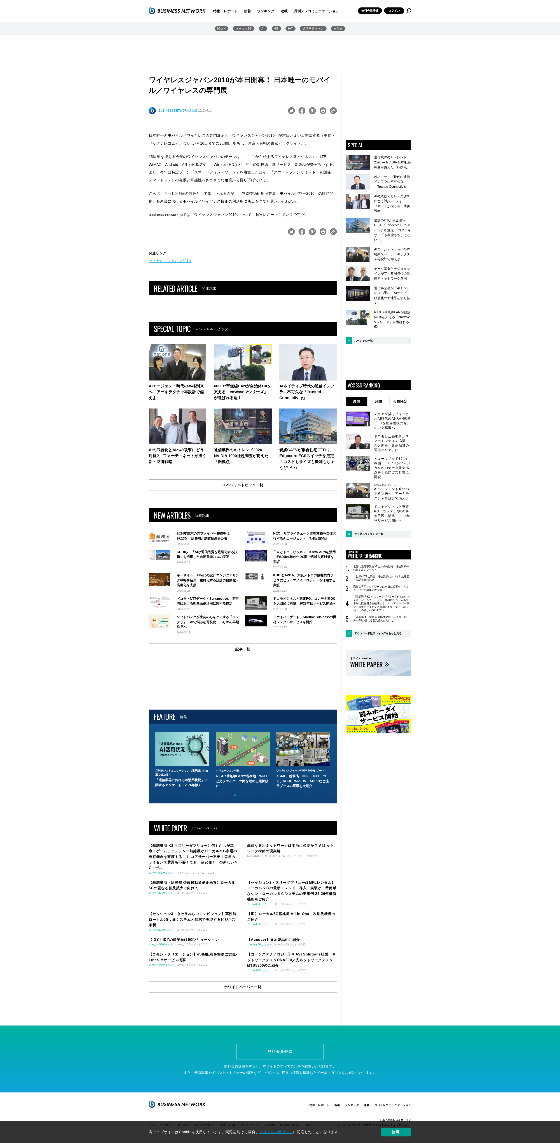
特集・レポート (225, 11)
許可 (396, 1132)
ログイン (394, 10)
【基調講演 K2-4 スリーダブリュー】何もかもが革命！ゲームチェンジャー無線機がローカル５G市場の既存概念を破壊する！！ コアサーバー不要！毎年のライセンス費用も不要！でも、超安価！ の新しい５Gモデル (381, 603)
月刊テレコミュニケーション (316, 11)
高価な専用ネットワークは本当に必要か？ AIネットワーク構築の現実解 (381, 588)
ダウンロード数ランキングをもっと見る (378, 633)
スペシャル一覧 (363, 340)
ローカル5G (243, 28)
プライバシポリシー (276, 1132)
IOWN (221, 28)
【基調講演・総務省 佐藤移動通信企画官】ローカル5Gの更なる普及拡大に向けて (381, 618)
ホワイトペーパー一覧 (242, 987)
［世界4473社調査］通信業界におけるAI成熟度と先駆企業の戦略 (381, 578)
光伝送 (338, 28)
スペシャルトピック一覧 (242, 485)
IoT (290, 28)
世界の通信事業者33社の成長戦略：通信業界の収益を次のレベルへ (381, 568)
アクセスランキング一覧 (368, 533)
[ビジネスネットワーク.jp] (177, 10)
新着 (247, 11)
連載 (284, 11)
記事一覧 (242, 649)
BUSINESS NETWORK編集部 (178, 110)
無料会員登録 (369, 10)
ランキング (266, 11)
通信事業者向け (313, 28)
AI (263, 28)
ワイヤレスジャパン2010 (170, 261)
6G (276, 28)
